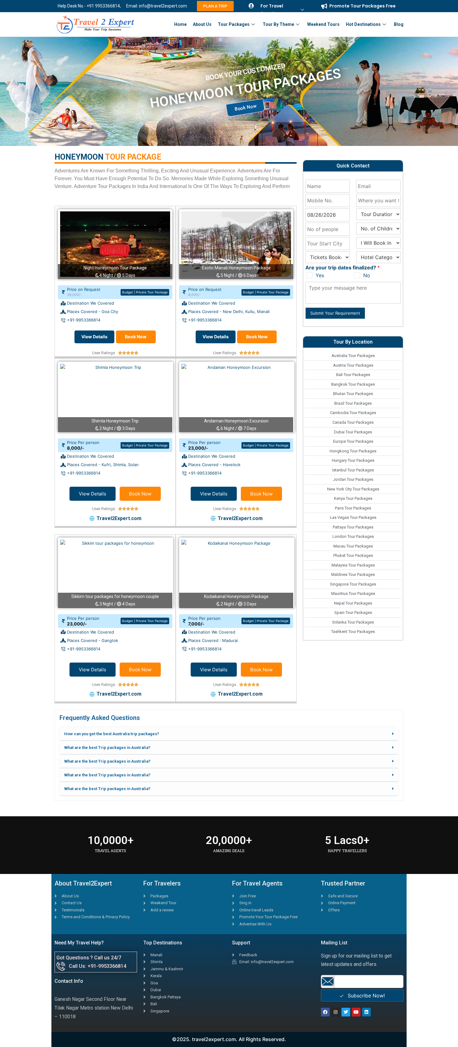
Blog (398, 24)
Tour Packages (234, 24)
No (366, 275)
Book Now (135, 336)
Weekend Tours (323, 24)
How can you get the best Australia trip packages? (111, 733)
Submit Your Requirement (335, 313)
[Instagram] (335, 1012)
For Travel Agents (271, 10)
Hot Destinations (363, 24)
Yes (320, 275)
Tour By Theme (278, 24)
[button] (229, 734)
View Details (94, 336)
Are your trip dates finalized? (342, 267)
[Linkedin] (366, 1012)
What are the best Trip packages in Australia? (107, 747)
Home (180, 24)
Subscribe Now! (365, 995)
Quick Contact (353, 166)
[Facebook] (325, 1012)
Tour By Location (353, 342)
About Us (202, 24)
